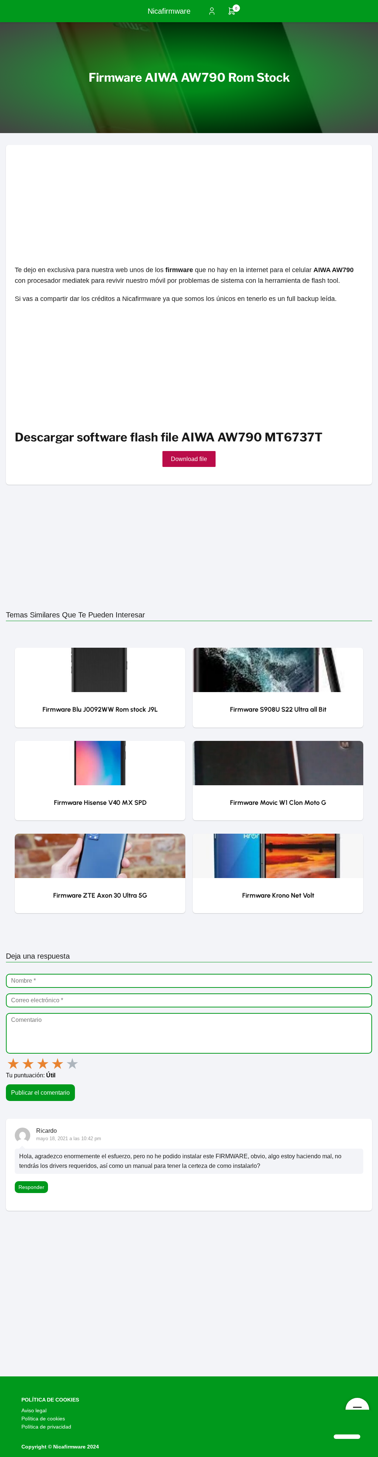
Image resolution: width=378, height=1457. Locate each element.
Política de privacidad (46, 1427)
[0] (231, 13)
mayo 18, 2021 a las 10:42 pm (68, 1138)
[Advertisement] (189, 196)
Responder (31, 1187)
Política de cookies (43, 1419)
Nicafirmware (169, 11)
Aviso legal (34, 1410)
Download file (189, 459)
